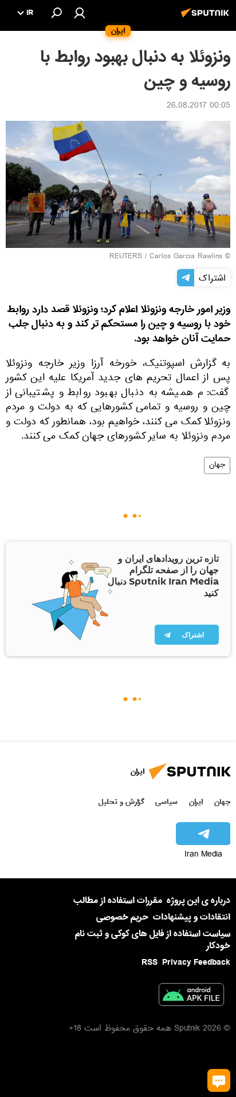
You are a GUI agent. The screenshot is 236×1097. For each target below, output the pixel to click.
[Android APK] (191, 997)
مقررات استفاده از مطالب (117, 901)
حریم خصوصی (122, 917)
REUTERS (125, 257)
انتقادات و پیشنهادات (191, 917)
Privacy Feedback (196, 962)
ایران (196, 801)
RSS (149, 962)
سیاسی (166, 801)
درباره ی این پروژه (198, 901)
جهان (217, 465)
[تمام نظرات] (218, 1080)
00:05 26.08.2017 (198, 106)
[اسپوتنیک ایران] (206, 19)
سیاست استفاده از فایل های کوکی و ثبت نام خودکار (152, 940)
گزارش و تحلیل (121, 801)
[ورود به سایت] (79, 12)
